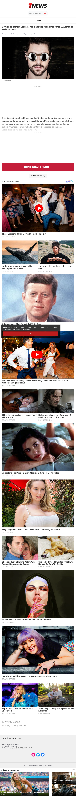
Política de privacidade (15, 738)
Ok (31, 333)
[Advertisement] (38, 101)
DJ (11, 726)
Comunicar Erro (36, 176)
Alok (7, 726)
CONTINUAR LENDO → (38, 167)
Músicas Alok (20, 726)
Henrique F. (31, 34)
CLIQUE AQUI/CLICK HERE (24, 748)
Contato (4, 738)
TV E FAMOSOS (12, 722)
